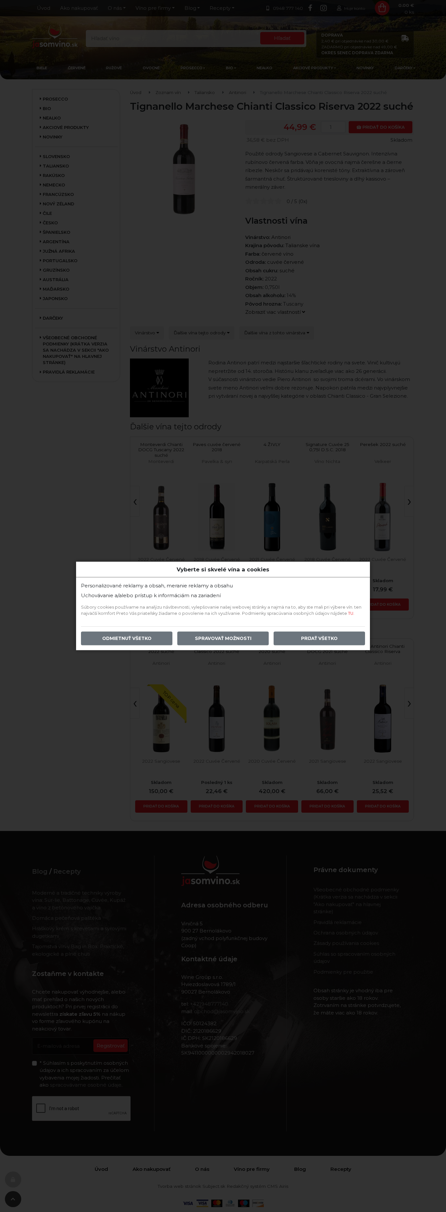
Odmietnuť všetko (126, 638)
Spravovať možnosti (223, 638)
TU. (351, 613)
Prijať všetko (319, 638)
